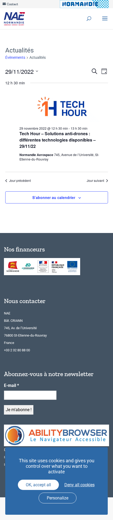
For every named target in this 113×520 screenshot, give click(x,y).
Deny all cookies (79, 484)
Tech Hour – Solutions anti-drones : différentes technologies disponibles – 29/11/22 (57, 139)
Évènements (15, 57)
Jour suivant (95, 180)
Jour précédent (20, 180)
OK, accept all (38, 484)
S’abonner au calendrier (53, 197)
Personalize (57, 497)
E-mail (11, 385)
